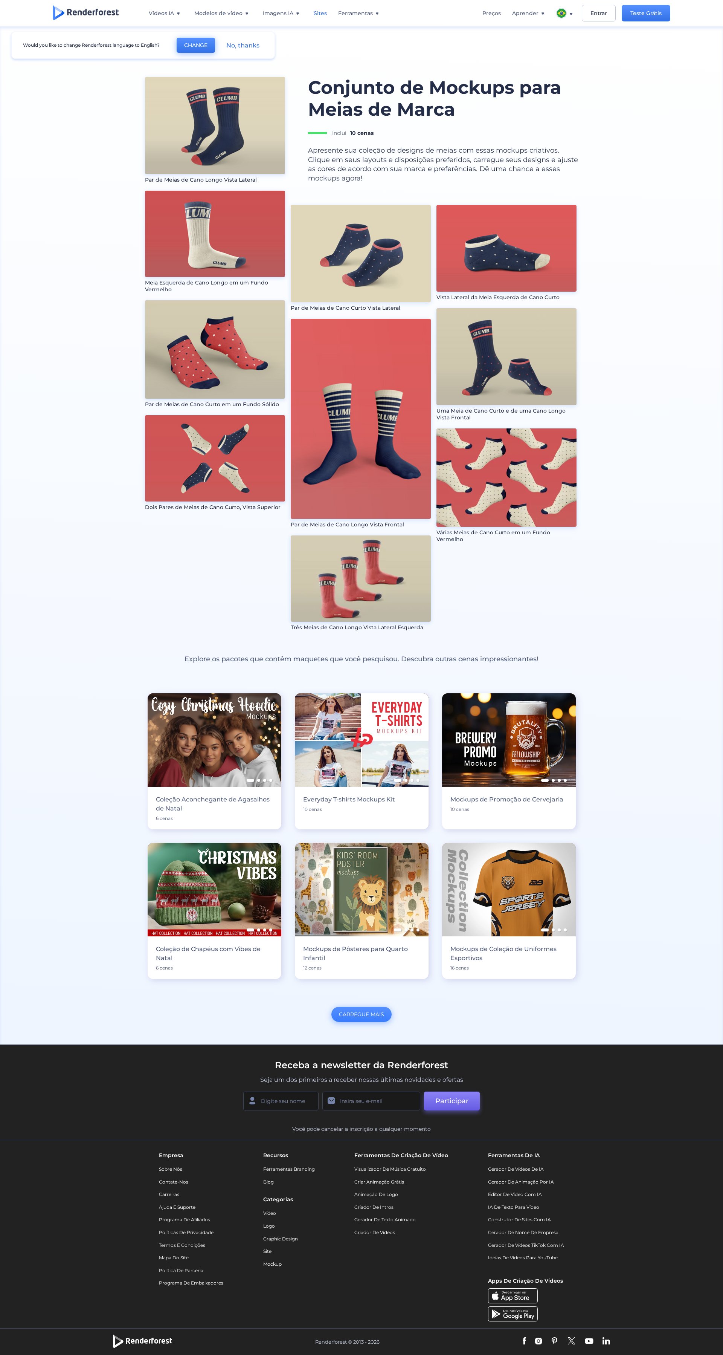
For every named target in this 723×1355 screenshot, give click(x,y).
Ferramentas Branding (289, 1169)
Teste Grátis (646, 13)
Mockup (272, 1264)
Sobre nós (170, 1169)
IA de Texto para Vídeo (513, 1207)
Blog (268, 1182)
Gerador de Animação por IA (521, 1182)
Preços (491, 13)
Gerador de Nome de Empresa (523, 1232)
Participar (451, 1101)
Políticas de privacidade (186, 1232)
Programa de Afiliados (184, 1219)
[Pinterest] (554, 1341)
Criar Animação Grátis (379, 1182)
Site (267, 1251)
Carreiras (169, 1194)
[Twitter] (571, 1341)
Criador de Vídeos (374, 1232)
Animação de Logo (376, 1194)
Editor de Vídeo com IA (515, 1194)
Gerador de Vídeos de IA (516, 1169)
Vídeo (269, 1213)
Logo (269, 1226)
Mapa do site (174, 1257)
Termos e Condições (182, 1245)
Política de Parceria (181, 1270)
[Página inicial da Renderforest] (86, 13)
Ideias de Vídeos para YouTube (523, 1257)
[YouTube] (589, 1341)
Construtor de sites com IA (519, 1219)
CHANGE (195, 45)
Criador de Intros (374, 1207)
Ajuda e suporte (177, 1207)
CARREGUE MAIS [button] (361, 1014)
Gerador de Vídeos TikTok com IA (526, 1245)
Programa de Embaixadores (191, 1283)
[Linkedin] (606, 1341)
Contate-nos (173, 1182)
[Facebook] (524, 1341)
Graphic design (280, 1239)
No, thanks (242, 45)
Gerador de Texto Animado (385, 1219)
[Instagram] (538, 1341)
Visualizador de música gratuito (390, 1169)
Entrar (598, 13)
